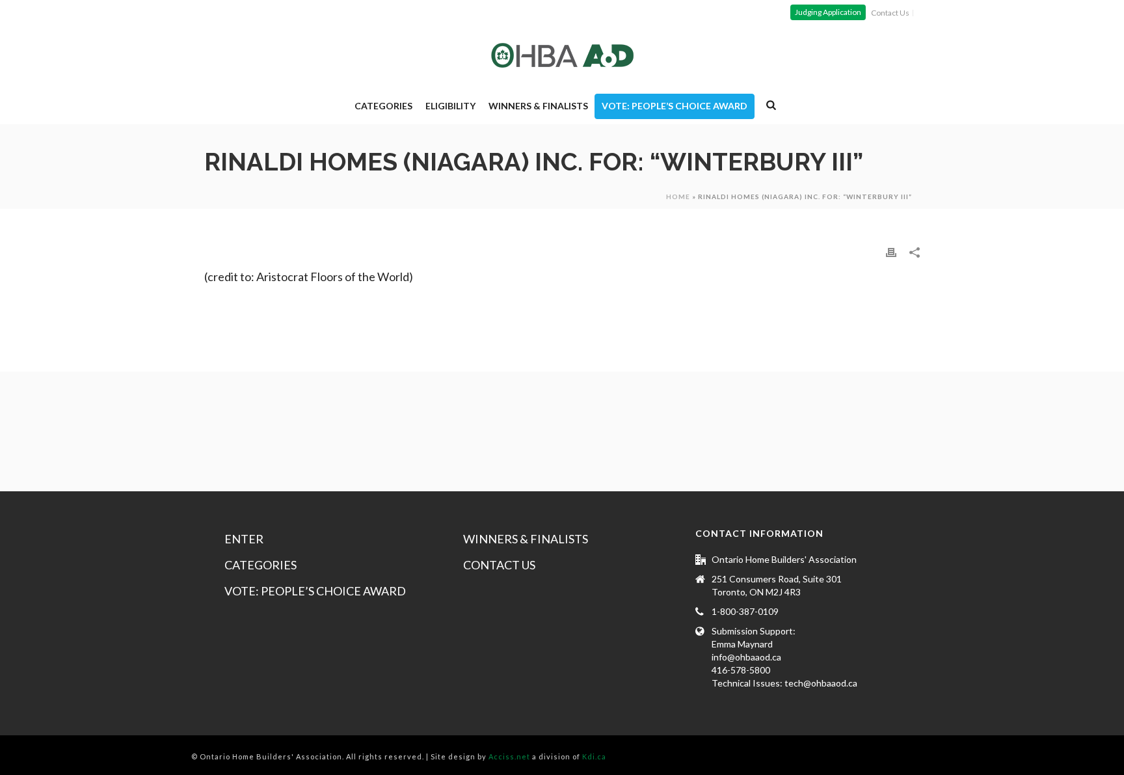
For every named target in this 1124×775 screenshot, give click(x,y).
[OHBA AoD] (562, 55)
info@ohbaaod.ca (746, 656)
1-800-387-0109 (745, 611)
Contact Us (499, 565)
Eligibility (450, 105)
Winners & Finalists (538, 105)
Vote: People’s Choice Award (674, 105)
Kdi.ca (594, 756)
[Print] (891, 252)
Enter (243, 539)
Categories (383, 105)
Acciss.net (509, 756)
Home (678, 196)
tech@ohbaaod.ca (820, 682)
